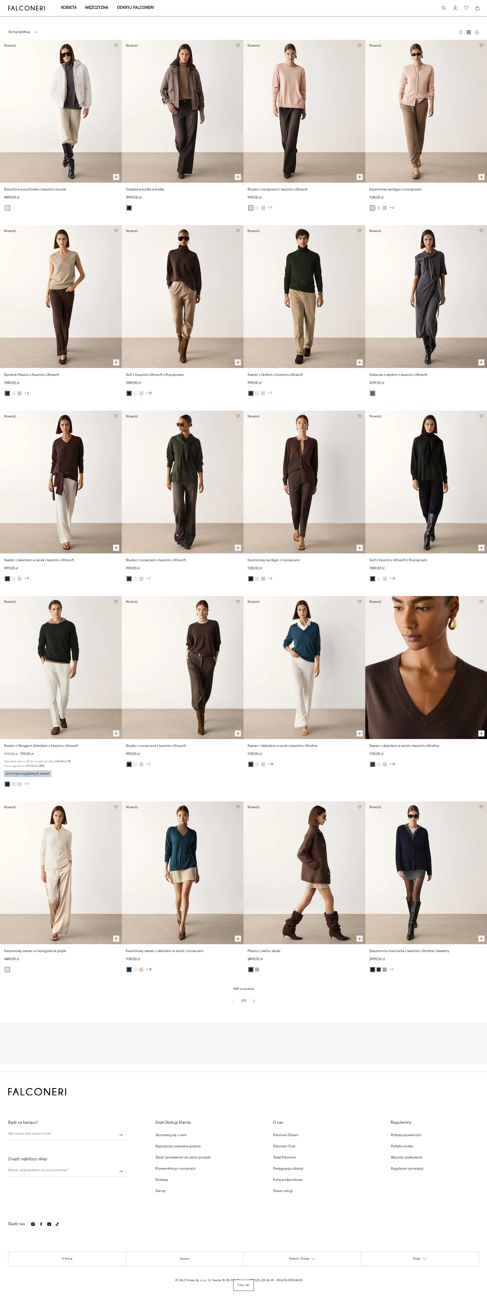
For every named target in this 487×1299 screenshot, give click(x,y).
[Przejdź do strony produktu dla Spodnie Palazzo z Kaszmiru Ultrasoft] (61, 296)
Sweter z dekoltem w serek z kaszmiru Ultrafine (283, 746)
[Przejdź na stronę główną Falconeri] (26, 8)
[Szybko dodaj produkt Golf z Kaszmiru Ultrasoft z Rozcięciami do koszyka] (238, 362)
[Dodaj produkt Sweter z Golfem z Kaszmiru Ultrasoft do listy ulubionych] (359, 230)
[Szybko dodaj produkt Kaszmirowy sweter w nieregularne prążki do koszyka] (116, 938)
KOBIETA (69, 8)
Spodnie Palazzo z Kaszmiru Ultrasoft (31, 375)
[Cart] (477, 8)
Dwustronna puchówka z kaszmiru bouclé (35, 189)
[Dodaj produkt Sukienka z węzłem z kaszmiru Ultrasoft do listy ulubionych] (481, 230)
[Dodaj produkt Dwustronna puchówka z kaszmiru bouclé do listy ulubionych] (116, 45)
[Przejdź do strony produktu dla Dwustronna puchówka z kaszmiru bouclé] (61, 111)
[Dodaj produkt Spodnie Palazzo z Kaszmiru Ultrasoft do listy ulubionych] (116, 230)
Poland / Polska (302, 1260)
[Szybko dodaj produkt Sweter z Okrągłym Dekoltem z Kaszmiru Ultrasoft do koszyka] (116, 733)
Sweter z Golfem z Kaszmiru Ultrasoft (275, 375)
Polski (420, 1260)
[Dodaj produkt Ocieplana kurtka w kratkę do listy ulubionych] (238, 45)
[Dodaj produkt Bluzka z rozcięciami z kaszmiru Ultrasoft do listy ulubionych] (359, 45)
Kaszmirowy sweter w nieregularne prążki (35, 951)
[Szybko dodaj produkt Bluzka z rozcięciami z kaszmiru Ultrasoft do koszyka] (359, 177)
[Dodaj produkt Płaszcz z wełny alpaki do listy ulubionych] (359, 807)
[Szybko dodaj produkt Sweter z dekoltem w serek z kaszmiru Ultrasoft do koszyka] (116, 547)
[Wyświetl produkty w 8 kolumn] (477, 32)
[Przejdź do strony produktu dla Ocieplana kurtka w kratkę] (183, 111)
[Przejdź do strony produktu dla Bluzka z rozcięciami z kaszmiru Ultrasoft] (304, 111)
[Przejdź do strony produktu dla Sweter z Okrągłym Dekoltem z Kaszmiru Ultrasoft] (61, 667)
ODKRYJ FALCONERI (135, 8)
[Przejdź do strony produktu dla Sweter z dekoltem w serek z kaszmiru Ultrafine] (304, 667)
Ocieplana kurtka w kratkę (145, 189)
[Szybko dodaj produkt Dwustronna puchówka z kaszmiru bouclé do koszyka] (116, 177)
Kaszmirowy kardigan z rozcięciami (395, 189)
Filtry (241, 1285)
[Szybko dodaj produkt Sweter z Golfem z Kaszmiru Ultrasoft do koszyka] (359, 362)
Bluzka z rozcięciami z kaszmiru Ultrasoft (277, 189)
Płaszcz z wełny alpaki (264, 951)
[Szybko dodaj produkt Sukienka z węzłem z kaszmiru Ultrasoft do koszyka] (481, 362)
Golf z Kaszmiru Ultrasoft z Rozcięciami (155, 375)
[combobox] (67, 1171)
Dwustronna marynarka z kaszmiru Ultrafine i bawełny (409, 951)
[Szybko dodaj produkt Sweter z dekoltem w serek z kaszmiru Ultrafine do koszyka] (359, 733)
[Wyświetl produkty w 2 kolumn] (461, 32)
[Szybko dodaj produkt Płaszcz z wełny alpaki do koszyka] (359, 938)
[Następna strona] (253, 1001)
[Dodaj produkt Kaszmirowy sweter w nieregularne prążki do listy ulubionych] (116, 807)
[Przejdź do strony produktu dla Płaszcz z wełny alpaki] (304, 872)
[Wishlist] (466, 8)
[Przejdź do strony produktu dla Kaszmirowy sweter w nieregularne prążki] (61, 872)
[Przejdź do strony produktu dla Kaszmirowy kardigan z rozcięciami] (426, 111)
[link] (178, 1146)
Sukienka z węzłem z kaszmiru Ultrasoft (398, 375)
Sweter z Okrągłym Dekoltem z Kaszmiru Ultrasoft (41, 746)
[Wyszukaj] (443, 8)
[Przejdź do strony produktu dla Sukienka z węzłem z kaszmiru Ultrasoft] (426, 296)
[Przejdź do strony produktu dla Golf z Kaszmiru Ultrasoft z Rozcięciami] (183, 296)
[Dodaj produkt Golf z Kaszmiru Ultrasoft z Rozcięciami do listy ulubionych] (238, 230)
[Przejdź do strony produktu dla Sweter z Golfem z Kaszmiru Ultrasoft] (304, 296)
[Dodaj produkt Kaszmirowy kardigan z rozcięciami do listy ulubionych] (481, 45)
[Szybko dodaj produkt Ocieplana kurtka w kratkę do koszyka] (238, 177)
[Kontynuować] (120, 1134)
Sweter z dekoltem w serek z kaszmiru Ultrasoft (39, 560)
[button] (171, 1135)
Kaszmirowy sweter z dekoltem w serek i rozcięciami (164, 951)
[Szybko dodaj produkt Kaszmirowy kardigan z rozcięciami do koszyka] (481, 177)
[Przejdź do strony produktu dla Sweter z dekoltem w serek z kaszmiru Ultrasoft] (61, 482)
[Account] (455, 8)
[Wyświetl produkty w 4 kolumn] (469, 32)
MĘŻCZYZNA (96, 8)
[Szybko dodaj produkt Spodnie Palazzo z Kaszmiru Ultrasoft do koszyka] (116, 362)
